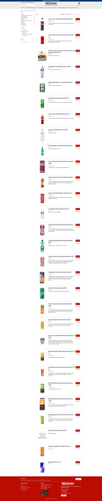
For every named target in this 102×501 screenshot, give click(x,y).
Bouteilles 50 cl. (25, 31)
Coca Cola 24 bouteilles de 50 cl (58, 114)
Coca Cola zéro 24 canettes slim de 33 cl (61, 35)
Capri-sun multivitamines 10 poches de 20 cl (61, 336)
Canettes (24, 32)
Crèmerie (23, 14)
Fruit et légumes (24, 16)
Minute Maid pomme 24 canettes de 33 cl (60, 384)
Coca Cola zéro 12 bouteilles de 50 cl (60, 19)
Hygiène (22, 22)
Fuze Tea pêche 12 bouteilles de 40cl (60, 177)
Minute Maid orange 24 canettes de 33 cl (61, 352)
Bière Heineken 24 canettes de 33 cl (60, 82)
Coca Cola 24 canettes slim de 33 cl (60, 193)
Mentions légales (44, 486)
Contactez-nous (23, 486)
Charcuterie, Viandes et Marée (26, 20)
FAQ (21, 484)
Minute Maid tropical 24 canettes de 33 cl (60, 399)
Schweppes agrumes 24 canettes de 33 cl (61, 368)
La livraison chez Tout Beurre (26, 487)
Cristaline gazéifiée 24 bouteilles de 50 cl (60, 241)
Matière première (24, 17)
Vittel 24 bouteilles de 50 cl (57, 430)
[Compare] (78, 21)
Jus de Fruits (24, 35)
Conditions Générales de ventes (46, 484)
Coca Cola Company (51, 21)
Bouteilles (24, 29)
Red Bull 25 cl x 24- (54, 462)
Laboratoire (23, 23)
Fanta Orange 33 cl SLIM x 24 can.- (59, 446)
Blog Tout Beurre (24, 489)
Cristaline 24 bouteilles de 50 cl (58, 209)
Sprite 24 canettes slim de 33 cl (58, 98)
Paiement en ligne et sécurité (46, 487)
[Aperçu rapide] (79, 21)
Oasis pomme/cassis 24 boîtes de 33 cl (61, 225)
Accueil (22, 12)
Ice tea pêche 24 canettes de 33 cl (59, 320)
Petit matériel (23, 25)
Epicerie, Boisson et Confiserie (26, 15)
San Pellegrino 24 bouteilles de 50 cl (60, 145)
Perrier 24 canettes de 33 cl (57, 288)
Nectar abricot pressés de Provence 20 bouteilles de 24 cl (61, 51)
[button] (73, 7)
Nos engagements (44, 488)
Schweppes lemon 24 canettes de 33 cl (61, 414)
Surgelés (22, 19)
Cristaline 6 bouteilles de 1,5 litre (59, 66)
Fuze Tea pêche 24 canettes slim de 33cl (60, 304)
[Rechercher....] (35, 5)
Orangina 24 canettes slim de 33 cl (59, 272)
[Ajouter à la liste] (76, 21)
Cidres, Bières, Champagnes (27, 34)
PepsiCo (49, 322)
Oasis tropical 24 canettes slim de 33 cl (61, 256)
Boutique (23, 21)
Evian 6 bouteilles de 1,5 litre (58, 130)
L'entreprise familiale (24, 488)
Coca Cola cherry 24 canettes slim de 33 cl (60, 162)
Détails (77, 19)
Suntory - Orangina (51, 227)
